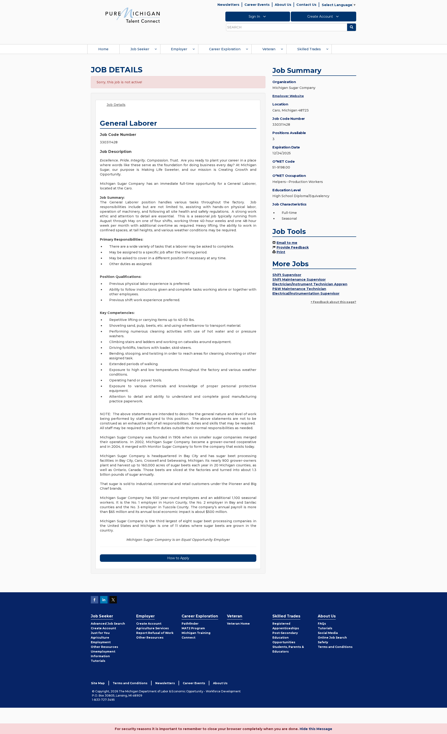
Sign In (255, 16)
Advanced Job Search (108, 623)
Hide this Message (316, 729)
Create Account (320, 16)
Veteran (268, 49)
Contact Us (306, 5)
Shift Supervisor (286, 275)
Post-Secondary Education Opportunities (285, 637)
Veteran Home (238, 623)
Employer (179, 49)
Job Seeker (139, 49)
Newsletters (228, 5)
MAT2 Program (193, 628)
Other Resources (104, 647)
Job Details (116, 105)
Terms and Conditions (335, 647)
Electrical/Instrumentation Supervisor (305, 293)
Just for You (100, 633)
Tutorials (98, 661)
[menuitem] (103, 49)
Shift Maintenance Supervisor (299, 279)
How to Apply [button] (178, 558)
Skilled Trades (309, 49)
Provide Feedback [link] (293, 247)
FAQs (322, 623)
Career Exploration (224, 49)
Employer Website (288, 96)
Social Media (328, 633)
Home (103, 49)
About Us (283, 5)
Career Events (257, 5)
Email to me (287, 243)
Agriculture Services (152, 628)
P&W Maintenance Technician (299, 289)
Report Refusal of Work (154, 633)
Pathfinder (190, 623)
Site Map (98, 683)
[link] (133, 15)
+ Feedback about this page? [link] (333, 302)
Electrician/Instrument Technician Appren (309, 284)
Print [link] (281, 252)
